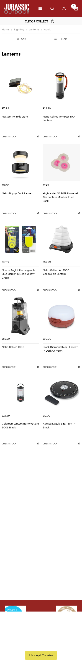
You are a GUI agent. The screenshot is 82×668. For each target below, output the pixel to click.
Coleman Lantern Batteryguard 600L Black (20, 425)
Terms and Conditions (21, 500)
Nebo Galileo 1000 (13, 347)
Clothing (11, 540)
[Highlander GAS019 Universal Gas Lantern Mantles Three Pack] (61, 162)
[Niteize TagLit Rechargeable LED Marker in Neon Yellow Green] (20, 239)
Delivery (11, 477)
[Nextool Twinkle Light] (20, 85)
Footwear (12, 546)
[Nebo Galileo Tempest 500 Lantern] (61, 85)
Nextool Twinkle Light (15, 116)
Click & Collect (15, 483)
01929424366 (17, 585)
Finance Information (20, 489)
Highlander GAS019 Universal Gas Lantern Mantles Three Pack (60, 197)
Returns (11, 495)
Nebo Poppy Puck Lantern (17, 193)
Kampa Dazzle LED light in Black (59, 425)
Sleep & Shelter (16, 558)
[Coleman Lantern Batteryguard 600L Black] (20, 392)
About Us (12, 528)
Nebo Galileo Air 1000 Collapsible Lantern (56, 272)
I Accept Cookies (41, 655)
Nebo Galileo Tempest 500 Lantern (59, 118)
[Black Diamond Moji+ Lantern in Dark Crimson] (61, 316)
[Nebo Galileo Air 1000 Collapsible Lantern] (61, 239)
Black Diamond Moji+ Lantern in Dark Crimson (60, 349)
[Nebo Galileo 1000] (20, 316)
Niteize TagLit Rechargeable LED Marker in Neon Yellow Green (18, 274)
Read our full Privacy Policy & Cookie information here (41, 644)
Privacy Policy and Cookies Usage (29, 506)
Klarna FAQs (14, 564)
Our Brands (13, 534)
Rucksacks (12, 552)
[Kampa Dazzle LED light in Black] (61, 392)
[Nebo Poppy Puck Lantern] (20, 162)
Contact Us (13, 591)
